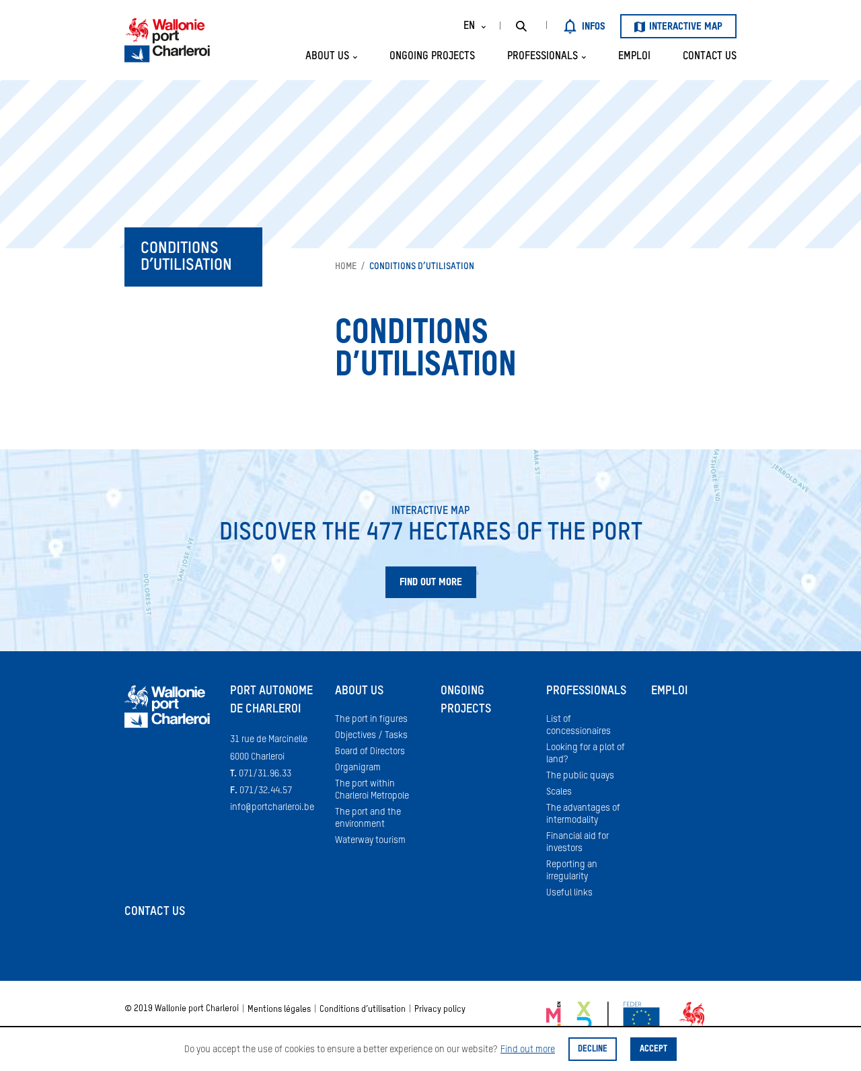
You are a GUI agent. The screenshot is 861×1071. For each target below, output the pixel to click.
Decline (592, 1049)
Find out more (527, 1049)
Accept (653, 1049)
